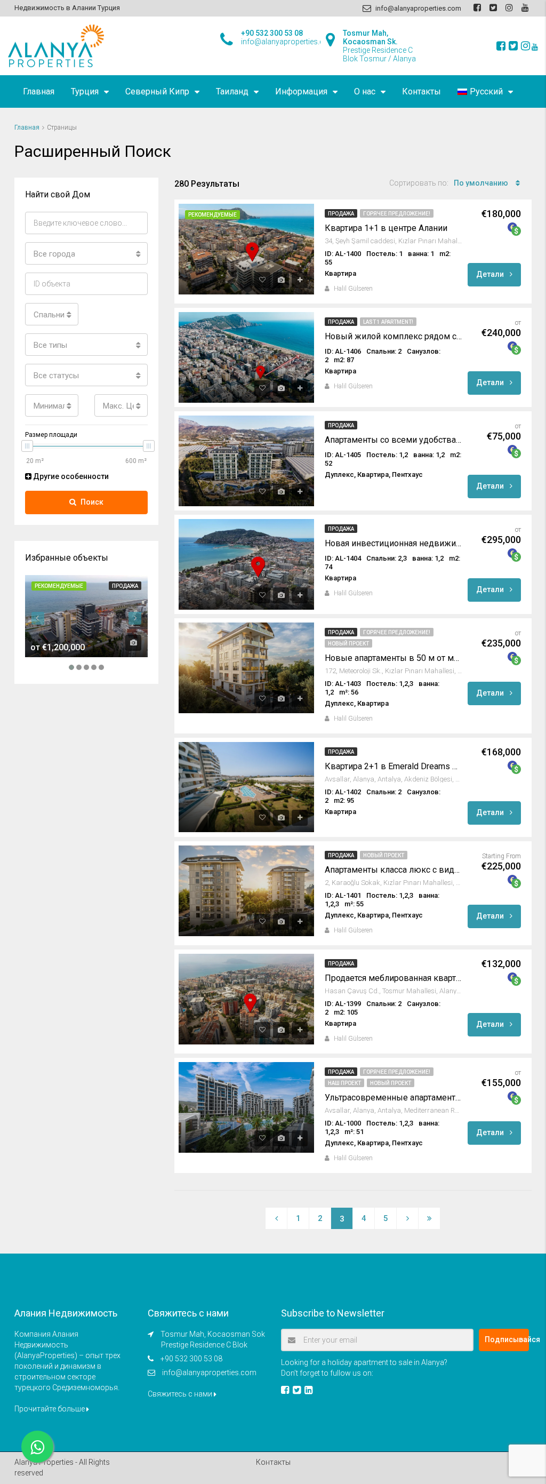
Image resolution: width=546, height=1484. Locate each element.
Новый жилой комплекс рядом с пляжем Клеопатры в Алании (393, 336)
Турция (85, 91)
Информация (301, 91)
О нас (364, 91)
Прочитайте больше (50, 1409)
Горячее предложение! (396, 214)
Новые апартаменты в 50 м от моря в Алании (393, 658)
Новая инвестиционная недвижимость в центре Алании (393, 543)
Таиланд (232, 91)
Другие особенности (70, 476)
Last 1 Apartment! (388, 322)
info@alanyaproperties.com (209, 1372)
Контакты (421, 91)
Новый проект (348, 644)
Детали (490, 274)
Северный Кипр (157, 91)
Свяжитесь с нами (181, 1394)
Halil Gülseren (353, 288)
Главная (38, 91)
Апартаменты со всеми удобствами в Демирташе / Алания (393, 440)
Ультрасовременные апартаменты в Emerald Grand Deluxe (393, 1097)
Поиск (92, 502)
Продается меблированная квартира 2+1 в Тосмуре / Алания (393, 978)
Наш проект (344, 1083)
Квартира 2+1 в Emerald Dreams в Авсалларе (393, 766)
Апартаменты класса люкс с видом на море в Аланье (393, 870)
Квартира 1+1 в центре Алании (386, 228)
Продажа (341, 214)
